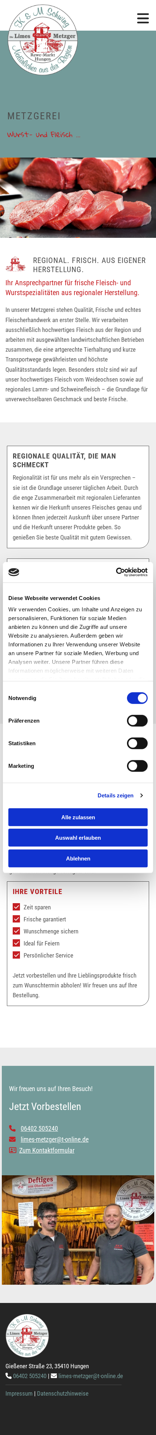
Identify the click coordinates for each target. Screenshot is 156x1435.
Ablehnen (78, 858)
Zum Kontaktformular (46, 1150)
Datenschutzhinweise (63, 1393)
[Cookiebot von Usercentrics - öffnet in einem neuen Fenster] (116, 572)
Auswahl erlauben (78, 838)
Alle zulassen (78, 817)
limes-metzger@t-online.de (90, 1376)
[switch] (137, 720)
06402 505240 (29, 1376)
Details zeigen (116, 795)
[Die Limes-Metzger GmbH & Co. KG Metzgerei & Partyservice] (78, 40)
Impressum (19, 1393)
